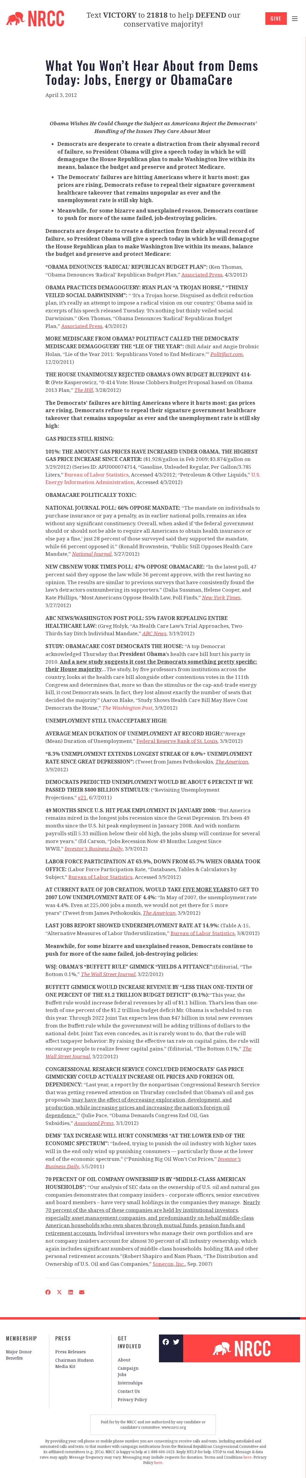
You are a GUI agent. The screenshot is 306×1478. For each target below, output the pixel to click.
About (124, 1360)
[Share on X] (59, 1292)
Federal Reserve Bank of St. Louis (177, 741)
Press (63, 1338)
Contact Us (129, 1391)
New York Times (221, 597)
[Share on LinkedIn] (70, 1292)
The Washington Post (127, 707)
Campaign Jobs (128, 1371)
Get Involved (129, 1342)
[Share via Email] (81, 1292)
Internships (130, 1383)
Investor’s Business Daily (94, 848)
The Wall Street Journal (108, 974)
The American (231, 761)
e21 (82, 797)
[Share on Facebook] (48, 1292)
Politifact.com (226, 354)
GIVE (276, 18)
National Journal (91, 553)
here (248, 1457)
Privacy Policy (132, 1399)
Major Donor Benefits (19, 1355)
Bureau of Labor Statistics (96, 474)
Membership (21, 1338)
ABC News (154, 633)
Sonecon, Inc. (169, 1263)
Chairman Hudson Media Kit (74, 1363)
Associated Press (201, 274)
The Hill (83, 390)
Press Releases (70, 1352)
